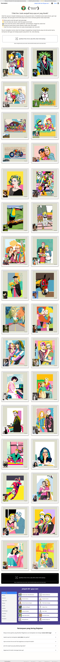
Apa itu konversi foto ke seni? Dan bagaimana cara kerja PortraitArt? (19, 641)
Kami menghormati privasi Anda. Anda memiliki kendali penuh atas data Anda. (30, 43)
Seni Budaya (5, 611)
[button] (52, 3)
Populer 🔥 (4, 592)
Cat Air (3, 605)
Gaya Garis (4, 600)
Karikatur (4, 613)
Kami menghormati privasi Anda (20, 0)
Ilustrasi (4, 598)
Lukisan (4, 608)
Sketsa (3, 603)
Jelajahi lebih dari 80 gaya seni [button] (42, 3)
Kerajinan (4, 618)
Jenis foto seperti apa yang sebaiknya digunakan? (14, 646)
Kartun (3, 595)
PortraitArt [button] (4, 3)
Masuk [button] (55, 3)
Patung (3, 616)
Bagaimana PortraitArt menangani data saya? (14, 650)
